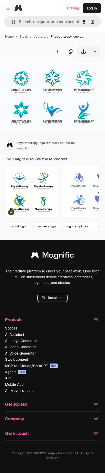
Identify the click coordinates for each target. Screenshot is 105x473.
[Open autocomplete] (11, 22)
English (52, 298)
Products (13, 319)
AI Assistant (14, 334)
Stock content (16, 359)
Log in (92, 8)
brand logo (18, 226)
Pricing (73, 8)
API (8, 378)
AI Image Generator (21, 340)
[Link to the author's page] (9, 145)
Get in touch (17, 433)
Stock (23, 37)
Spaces (11, 328)
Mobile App (14, 384)
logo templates (77, 226)
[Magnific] (52, 256)
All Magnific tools (19, 390)
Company (14, 418)
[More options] (57, 51)
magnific (22, 148)
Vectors (39, 37)
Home (9, 37)
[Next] (98, 191)
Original (32, 68)
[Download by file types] (95, 51)
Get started (16, 404)
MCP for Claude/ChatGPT (31, 366)
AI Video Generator (20, 347)
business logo (46, 226)
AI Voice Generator (20, 353)
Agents (15, 372)
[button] (52, 298)
